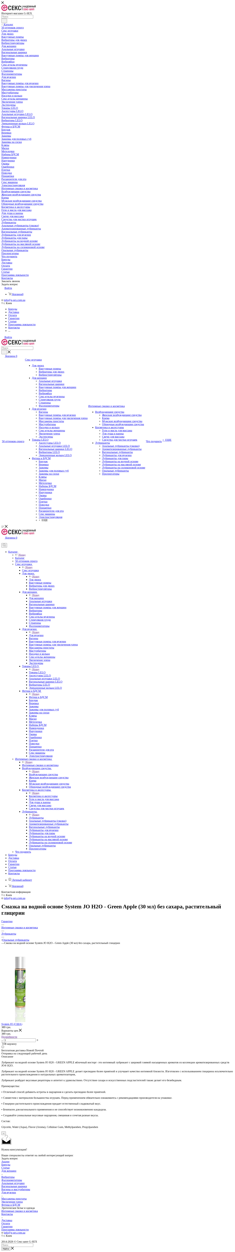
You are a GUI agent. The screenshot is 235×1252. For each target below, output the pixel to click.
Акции (5, 1161)
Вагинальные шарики (14, 1186)
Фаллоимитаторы (11, 1180)
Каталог (20, 558)
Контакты (7, 1214)
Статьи (5, 1167)
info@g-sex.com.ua (14, 300)
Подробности (9, 1036)
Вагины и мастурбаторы (15, 1189)
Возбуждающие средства (43, 774)
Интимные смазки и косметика (40, 765)
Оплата (5, 1223)
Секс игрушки (30, 570)
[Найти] (4, 21)
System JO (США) (11, 1024)
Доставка (6, 1220)
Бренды (5, 1164)
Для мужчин (36, 635)
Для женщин (36, 598)
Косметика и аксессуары (43, 796)
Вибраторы (8, 1177)
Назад (22, 554)
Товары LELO (37, 672)
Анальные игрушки (13, 1183)
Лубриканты (36, 817)
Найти (6, 1249)
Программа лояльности (15, 1229)
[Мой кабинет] (2, 541)
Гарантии (7, 1226)
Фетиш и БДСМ (38, 697)
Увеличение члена (12, 1201)
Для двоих (35, 579)
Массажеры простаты (14, 1198)
